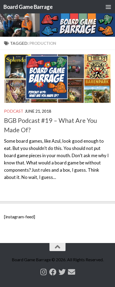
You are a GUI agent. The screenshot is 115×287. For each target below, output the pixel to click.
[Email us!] (71, 271)
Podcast (13, 111)
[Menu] (108, 6)
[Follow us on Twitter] (62, 271)
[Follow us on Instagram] (43, 271)
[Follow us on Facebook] (52, 271)
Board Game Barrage (27, 6)
